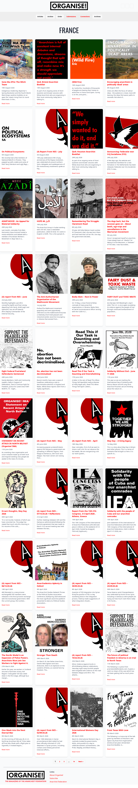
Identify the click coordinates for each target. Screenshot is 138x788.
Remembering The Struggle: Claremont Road (85, 222)
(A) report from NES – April (84, 441)
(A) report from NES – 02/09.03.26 (47, 731)
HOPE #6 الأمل (43, 221)
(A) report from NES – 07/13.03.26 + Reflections (48, 512)
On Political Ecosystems (13, 151)
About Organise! (56, 775)
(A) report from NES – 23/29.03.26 (117, 584)
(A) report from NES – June (14, 296)
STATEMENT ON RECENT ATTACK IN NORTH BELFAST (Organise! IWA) (15, 443)
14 (74, 761)
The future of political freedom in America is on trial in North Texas (121, 658)
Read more (6, 103)
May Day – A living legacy (119, 441)
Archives (97, 16)
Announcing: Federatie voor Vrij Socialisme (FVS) (120, 153)
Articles (40, 16)
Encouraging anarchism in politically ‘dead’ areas (119, 83)
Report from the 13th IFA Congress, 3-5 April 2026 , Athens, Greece (84, 514)
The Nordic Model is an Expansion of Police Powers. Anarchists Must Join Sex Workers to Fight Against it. (15, 659)
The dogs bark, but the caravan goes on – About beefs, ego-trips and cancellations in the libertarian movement (119, 226)
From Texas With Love (117, 730)
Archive (50, 16)
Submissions (71, 16)
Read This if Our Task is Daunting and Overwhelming (86, 372)
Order (60, 16)
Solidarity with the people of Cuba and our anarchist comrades (120, 514)
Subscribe (54, 778)
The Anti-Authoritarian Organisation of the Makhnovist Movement (48, 299)
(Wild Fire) (77, 82)
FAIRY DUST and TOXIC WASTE (121, 296)
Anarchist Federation (58, 781)
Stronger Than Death (47, 655)
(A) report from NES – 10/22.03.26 (82, 656)
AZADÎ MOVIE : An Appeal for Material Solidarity (15, 222)
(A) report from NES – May (49, 441)
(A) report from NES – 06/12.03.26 (12, 584)
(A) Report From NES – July (49, 151)
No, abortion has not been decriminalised (49, 372)
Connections (85, 16)
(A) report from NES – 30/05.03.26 (82, 584)
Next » (80, 761)
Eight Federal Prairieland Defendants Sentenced (14, 372)
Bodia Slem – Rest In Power (85, 296)
